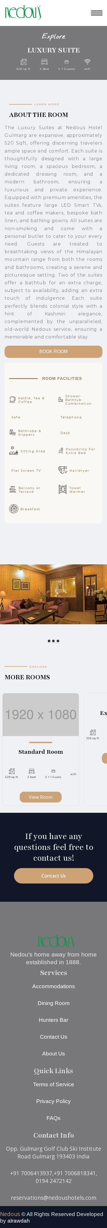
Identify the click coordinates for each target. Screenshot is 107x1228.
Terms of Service (53, 1084)
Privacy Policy (53, 1101)
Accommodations (53, 986)
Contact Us (53, 876)
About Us (53, 1054)
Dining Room (54, 1003)
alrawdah (18, 1221)
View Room (41, 797)
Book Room (53, 351)
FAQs (53, 1118)
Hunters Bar (53, 1020)
